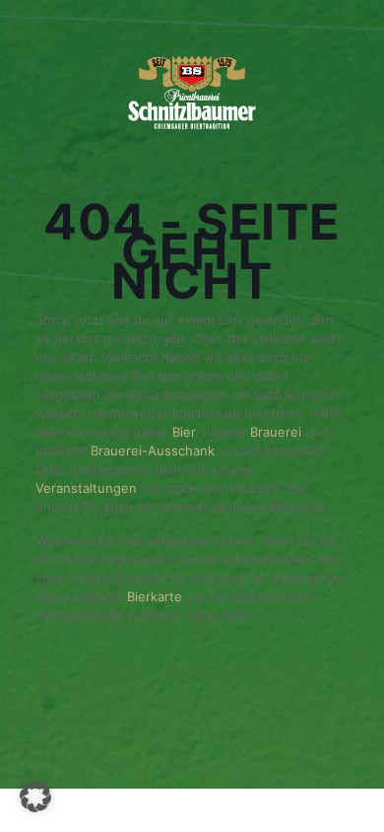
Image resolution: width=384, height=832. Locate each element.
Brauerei (277, 432)
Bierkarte (154, 596)
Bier (183, 432)
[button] (35, 796)
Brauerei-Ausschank (153, 450)
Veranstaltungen (86, 488)
